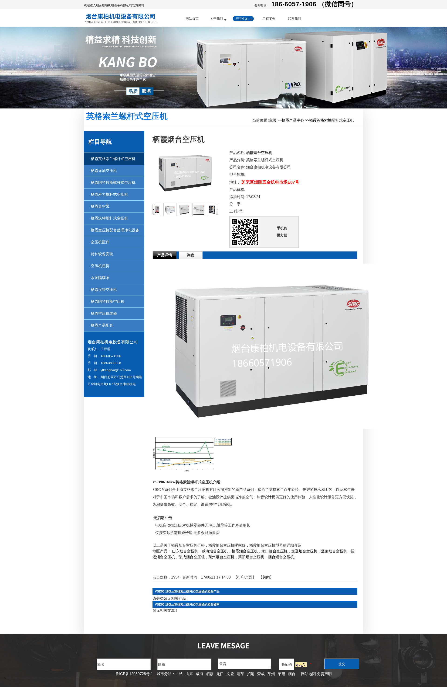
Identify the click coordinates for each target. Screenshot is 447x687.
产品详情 (164, 255)
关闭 (266, 577)
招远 (250, 674)
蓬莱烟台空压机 (334, 551)
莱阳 (281, 674)
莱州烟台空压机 (221, 557)
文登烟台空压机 (304, 551)
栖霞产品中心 (293, 120)
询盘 (190, 255)
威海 (199, 674)
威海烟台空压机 (215, 551)
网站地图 (307, 674)
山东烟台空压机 (185, 551)
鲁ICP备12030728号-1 (134, 674)
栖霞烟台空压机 (245, 551)
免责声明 (324, 674)
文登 (230, 674)
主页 (273, 120)
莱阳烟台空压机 (251, 557)
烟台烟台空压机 (281, 557)
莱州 (271, 674)
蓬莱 (240, 674)
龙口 (220, 674)
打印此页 (244, 577)
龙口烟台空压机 (274, 551)
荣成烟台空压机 (192, 557)
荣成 (261, 674)
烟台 (291, 674)
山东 (189, 674)
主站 (179, 674)
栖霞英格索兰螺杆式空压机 (331, 120)
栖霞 (209, 674)
